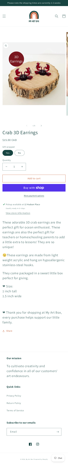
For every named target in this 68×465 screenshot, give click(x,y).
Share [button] (9, 330)
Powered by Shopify (41, 459)
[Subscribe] (57, 432)
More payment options (34, 195)
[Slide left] (26, 125)
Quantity (6, 160)
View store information (18, 213)
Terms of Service (15, 410)
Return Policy (14, 403)
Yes (8, 152)
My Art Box (30, 459)
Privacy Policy (14, 395)
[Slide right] (41, 125)
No (19, 152)
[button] (4, 16)
